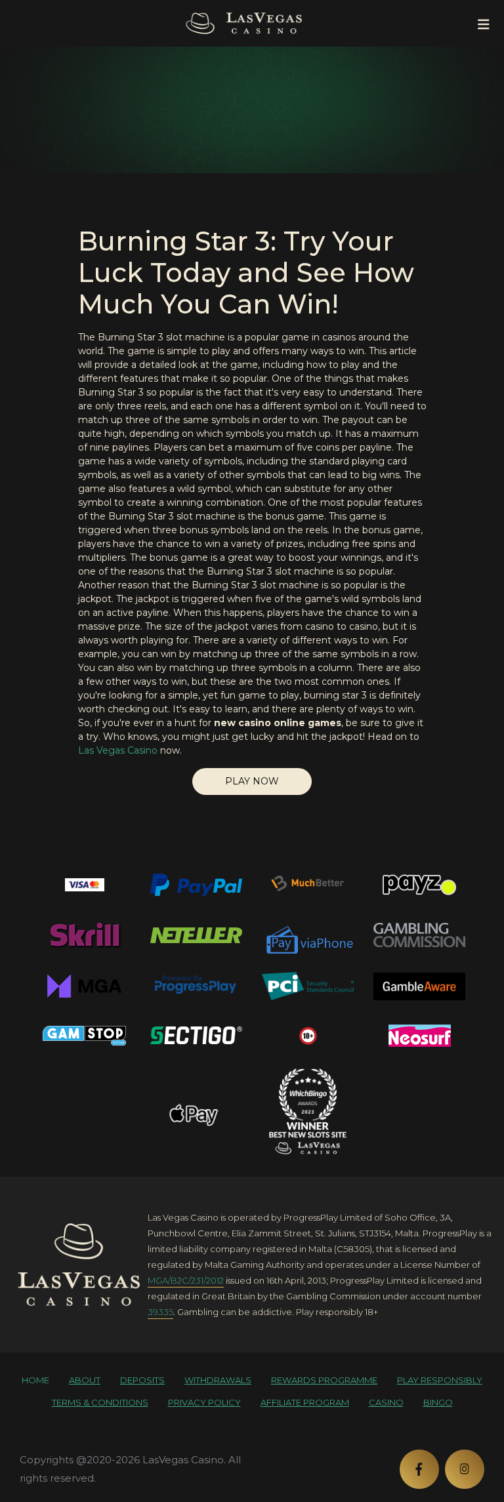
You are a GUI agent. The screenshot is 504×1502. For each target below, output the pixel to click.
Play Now (252, 781)
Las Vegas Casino (118, 750)
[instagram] (464, 1469)
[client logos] (84, 885)
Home (35, 1380)
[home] (79, 1264)
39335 (160, 1312)
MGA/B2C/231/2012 (186, 1280)
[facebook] (419, 1469)
